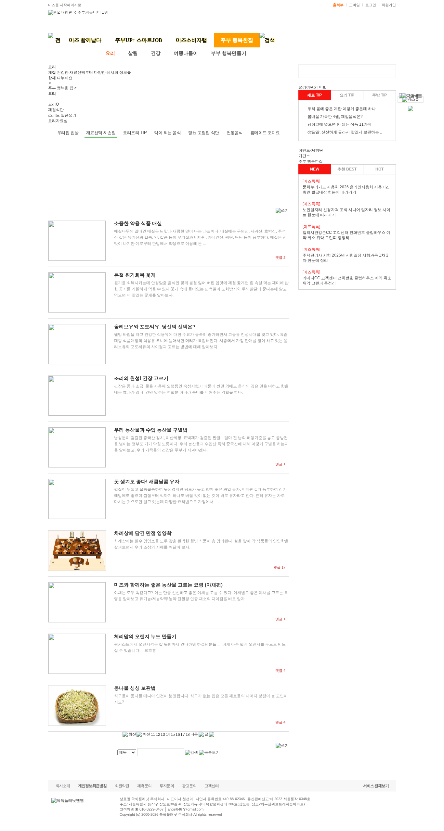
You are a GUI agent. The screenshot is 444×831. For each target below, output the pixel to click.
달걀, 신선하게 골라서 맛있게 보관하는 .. (347, 132)
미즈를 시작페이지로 (64, 5)
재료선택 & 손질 (101, 132)
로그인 (370, 5)
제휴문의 (144, 786)
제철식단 (56, 109)
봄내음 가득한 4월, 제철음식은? (335, 116)
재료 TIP (314, 95)
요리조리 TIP (135, 132)
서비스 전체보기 (376, 786)
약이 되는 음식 (167, 132)
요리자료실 (58, 121)
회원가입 (389, 5)
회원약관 (122, 786)
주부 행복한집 (237, 40)
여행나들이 (186, 53)
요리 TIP (347, 95)
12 (158, 734)
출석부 (338, 5)
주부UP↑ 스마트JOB (138, 40)
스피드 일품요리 (62, 115)
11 (153, 734)
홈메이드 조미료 (265, 132)
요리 (110, 53)
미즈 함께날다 (85, 40)
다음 (194, 734)
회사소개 (63, 786)
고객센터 (211, 786)
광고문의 (189, 786)
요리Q (53, 104)
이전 (146, 734)
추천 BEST (347, 169)
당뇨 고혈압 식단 (203, 132)
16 (178, 734)
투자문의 (167, 786)
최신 (132, 734)
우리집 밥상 (68, 132)
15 (173, 734)
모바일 (354, 5)
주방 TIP (379, 95)
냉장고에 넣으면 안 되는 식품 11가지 (339, 124)
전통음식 (235, 132)
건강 (156, 53)
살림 (133, 53)
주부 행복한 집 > (62, 88)
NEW (314, 169)
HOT (379, 169)
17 (182, 734)
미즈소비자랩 (191, 40)
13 (163, 734)
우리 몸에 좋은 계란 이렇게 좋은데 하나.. (342, 109)
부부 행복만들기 (228, 53)
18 (188, 734)
